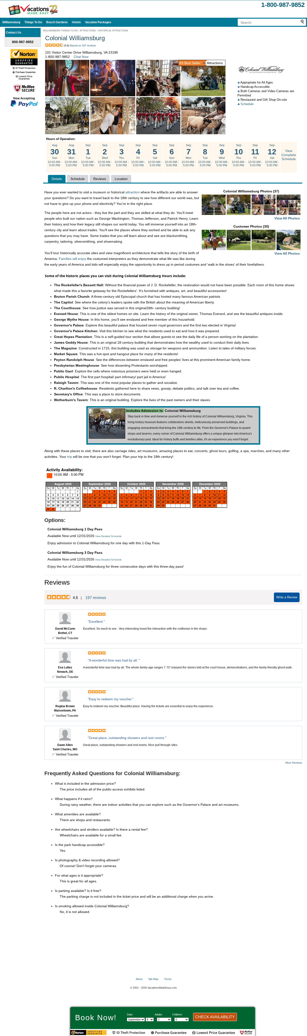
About (139, 979)
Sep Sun (172, 155)
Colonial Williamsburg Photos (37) (261, 204)
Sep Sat (155, 155)
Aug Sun (55, 155)
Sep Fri (138, 155)
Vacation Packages (98, 22)
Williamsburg (11, 22)
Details (57, 179)
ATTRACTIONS (88, 30)
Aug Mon (71, 155)
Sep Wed (105, 155)
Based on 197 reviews (83, 45)
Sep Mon (188, 155)
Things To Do (33, 22)
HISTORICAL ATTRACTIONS (113, 30)
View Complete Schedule (288, 155)
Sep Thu (122, 155)
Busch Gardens (57, 22)
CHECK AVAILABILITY (215, 1017)
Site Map (153, 979)
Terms (167, 979)
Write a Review (286, 597)
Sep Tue (88, 155)
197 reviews (95, 598)
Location (121, 179)
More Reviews (293, 762)
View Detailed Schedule (108, 536)
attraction (132, 192)
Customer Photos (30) (266, 239)
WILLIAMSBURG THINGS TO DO (60, 30)
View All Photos (287, 218)
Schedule (247, 104)
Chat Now (81, 57)
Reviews (99, 179)
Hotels (76, 22)
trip (69, 457)
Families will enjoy (72, 259)
